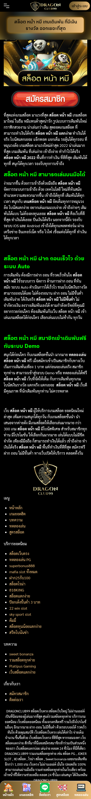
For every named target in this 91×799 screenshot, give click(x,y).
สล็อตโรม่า (17, 583)
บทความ (16, 519)
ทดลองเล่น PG (20, 559)
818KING (16, 589)
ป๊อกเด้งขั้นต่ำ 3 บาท (24, 602)
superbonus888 (22, 565)
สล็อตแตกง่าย (19, 596)
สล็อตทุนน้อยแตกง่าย (25, 626)
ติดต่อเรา (16, 699)
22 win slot (18, 608)
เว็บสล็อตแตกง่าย (22, 672)
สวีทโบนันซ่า (18, 632)
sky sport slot (20, 614)
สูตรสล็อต (16, 532)
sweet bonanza (21, 653)
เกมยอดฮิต (17, 513)
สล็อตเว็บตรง (19, 553)
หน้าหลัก (15, 507)
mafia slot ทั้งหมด (23, 571)
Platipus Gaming (22, 666)
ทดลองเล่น (17, 525)
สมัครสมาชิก (19, 693)
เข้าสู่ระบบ (80, 6)
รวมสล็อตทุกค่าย (22, 660)
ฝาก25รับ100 (19, 577)
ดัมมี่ (12, 620)
